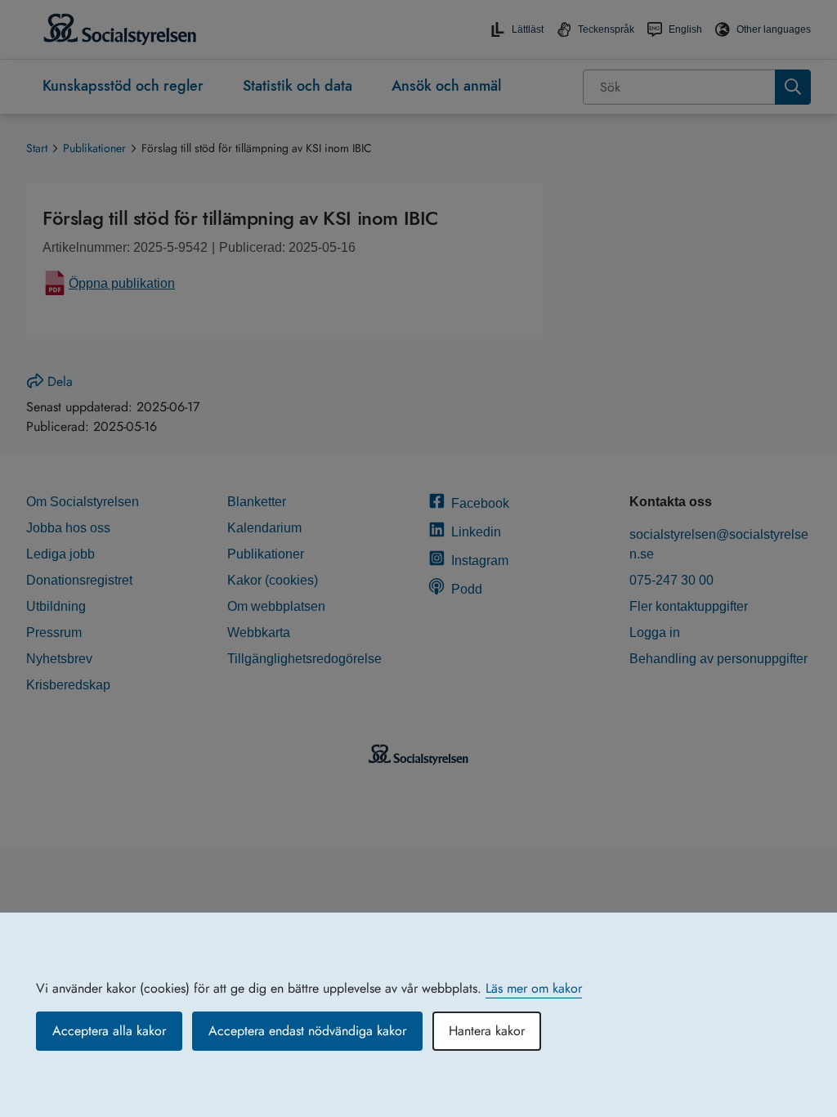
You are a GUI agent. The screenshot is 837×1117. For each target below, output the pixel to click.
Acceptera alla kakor (109, 1030)
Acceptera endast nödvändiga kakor (307, 1030)
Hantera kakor (487, 1030)
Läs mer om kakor (534, 988)
